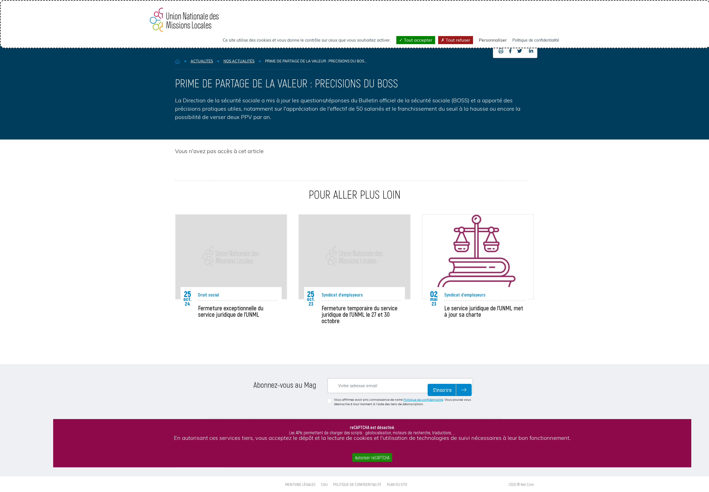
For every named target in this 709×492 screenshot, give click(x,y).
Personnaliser (493, 40)
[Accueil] (177, 61)
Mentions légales (300, 484)
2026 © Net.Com (521, 484)
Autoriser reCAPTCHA (372, 457)
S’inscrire (442, 390)
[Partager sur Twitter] (520, 51)
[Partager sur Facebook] (510, 51)
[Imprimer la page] (499, 51)
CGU (324, 484)
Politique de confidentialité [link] (535, 40)
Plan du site (397, 484)
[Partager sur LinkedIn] (531, 51)
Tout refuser (457, 40)
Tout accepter (417, 40)
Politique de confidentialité (423, 400)
